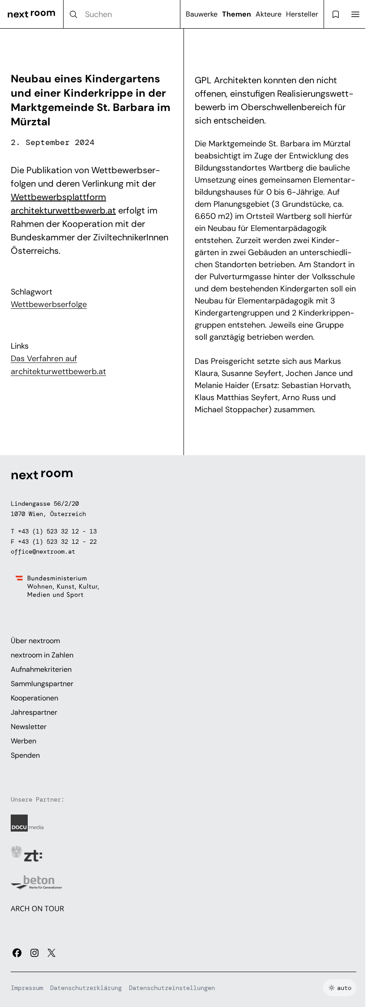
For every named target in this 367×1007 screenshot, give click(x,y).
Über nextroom (35, 640)
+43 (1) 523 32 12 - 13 (57, 531)
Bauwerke (202, 14)
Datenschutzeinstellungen (172, 988)
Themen (236, 14)
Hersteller (302, 14)
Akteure (269, 14)
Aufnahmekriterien (41, 669)
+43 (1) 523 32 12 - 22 (57, 542)
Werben (23, 741)
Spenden (25, 755)
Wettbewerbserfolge (49, 304)
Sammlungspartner (42, 683)
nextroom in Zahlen (42, 655)
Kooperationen (34, 698)
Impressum (27, 988)
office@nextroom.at (43, 551)
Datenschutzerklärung (86, 988)
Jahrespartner (34, 712)
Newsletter (29, 726)
